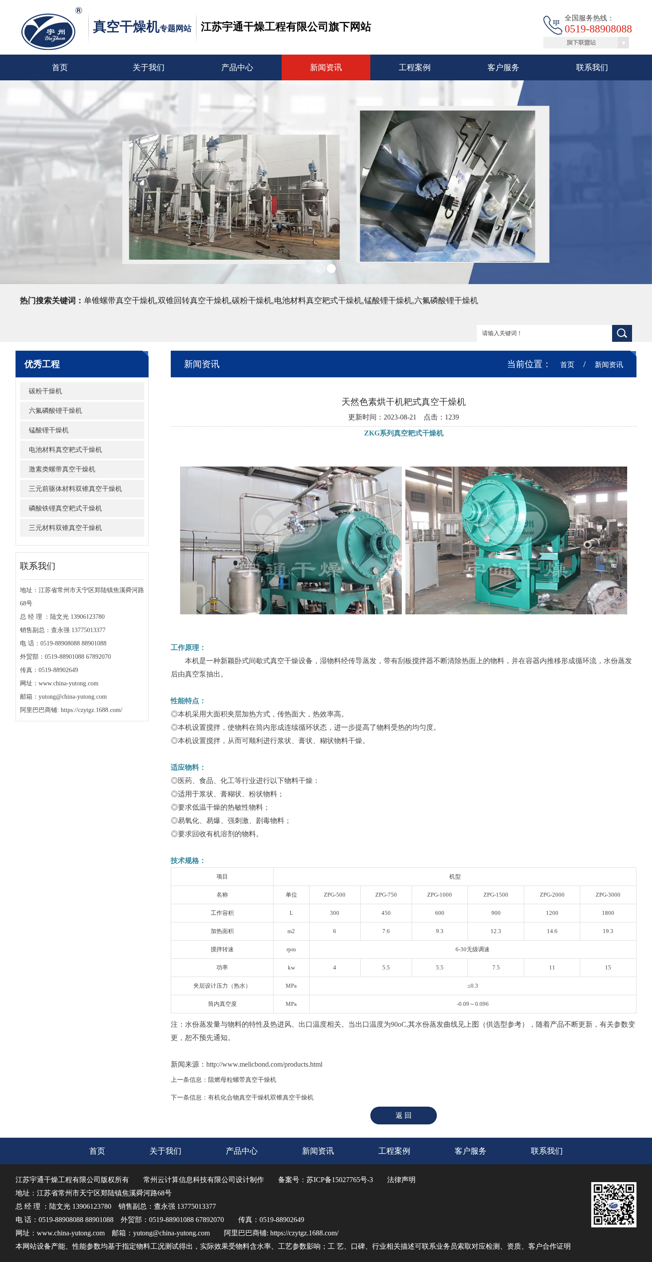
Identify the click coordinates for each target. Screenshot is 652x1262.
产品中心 (237, 67)
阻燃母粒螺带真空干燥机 (242, 1079)
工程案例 (415, 67)
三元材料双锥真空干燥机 (65, 527)
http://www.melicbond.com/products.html (264, 1064)
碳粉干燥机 (45, 391)
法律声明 (401, 1179)
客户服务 (503, 67)
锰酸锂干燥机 (49, 430)
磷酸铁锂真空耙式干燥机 (65, 508)
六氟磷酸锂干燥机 (55, 410)
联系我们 (592, 67)
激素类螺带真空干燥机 (62, 469)
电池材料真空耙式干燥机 (65, 449)
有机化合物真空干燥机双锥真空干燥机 (261, 1097)
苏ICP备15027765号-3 (339, 1179)
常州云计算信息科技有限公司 (189, 1179)
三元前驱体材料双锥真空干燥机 (75, 488)
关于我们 (149, 67)
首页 (60, 67)
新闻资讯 (326, 67)
